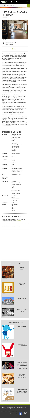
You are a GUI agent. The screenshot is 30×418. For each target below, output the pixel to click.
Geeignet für (5, 181)
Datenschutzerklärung (5, 408)
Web (15, 49)
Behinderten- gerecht (5, 177)
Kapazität (4, 153)
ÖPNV (3, 174)
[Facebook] (20, 413)
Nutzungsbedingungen (21, 407)
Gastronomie (5, 195)
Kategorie (4, 134)
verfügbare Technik (4, 203)
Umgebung (4, 164)
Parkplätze (4, 168)
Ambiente (4, 159)
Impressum (3, 407)
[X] (25, 413)
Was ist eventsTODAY (11, 407)
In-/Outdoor (5, 156)
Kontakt (12, 408)
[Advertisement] (15, 244)
